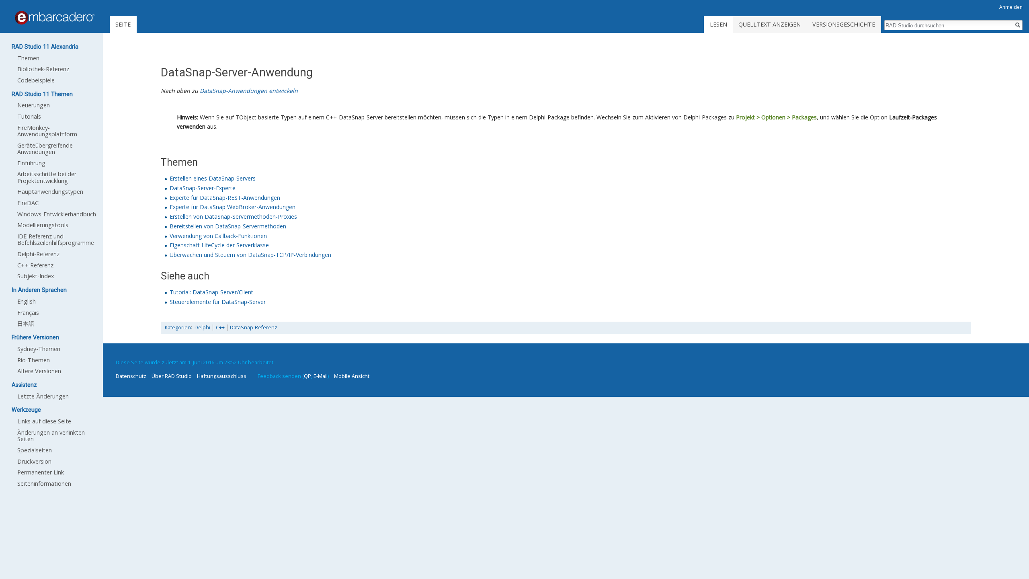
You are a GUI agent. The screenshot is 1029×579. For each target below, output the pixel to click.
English (26, 301)
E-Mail (321, 376)
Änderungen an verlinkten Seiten (51, 436)
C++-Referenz (35, 265)
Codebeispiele (36, 80)
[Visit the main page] (54, 17)
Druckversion (34, 461)
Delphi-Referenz (38, 254)
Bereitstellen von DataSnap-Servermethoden (228, 226)
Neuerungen (33, 105)
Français (28, 312)
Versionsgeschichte (843, 24)
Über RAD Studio (172, 376)
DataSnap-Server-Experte (203, 188)
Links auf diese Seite (44, 421)
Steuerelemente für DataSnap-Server (218, 302)
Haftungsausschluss (221, 376)
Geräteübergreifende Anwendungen (45, 149)
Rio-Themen (33, 360)
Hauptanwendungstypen (50, 191)
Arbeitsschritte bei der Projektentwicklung (46, 177)
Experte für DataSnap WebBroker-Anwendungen (232, 207)
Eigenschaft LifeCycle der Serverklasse (219, 245)
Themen (28, 58)
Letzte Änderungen (43, 396)
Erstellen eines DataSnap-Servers (213, 178)
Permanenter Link (40, 472)
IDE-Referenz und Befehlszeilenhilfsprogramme (55, 239)
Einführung (31, 163)
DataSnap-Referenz (253, 327)
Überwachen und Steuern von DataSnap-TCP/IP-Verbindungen (250, 255)
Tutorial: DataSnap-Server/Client (211, 292)
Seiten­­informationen (44, 483)
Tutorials (29, 116)
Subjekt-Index (35, 276)
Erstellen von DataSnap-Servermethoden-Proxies (233, 216)
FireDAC (28, 203)
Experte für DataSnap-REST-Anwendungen (225, 197)
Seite (123, 24)
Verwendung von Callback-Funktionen (218, 236)
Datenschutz (131, 376)
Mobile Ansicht (351, 376)
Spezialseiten (34, 450)
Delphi (202, 327)
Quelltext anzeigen (769, 24)
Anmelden (1011, 7)
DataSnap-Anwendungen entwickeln (249, 90)
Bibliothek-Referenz (43, 69)
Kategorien (178, 327)
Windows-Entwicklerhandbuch (56, 214)
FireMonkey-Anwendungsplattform (47, 131)
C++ (220, 327)
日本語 (25, 323)
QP (307, 376)
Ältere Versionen (39, 371)
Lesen (718, 24)
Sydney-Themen (38, 349)
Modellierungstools (42, 225)
